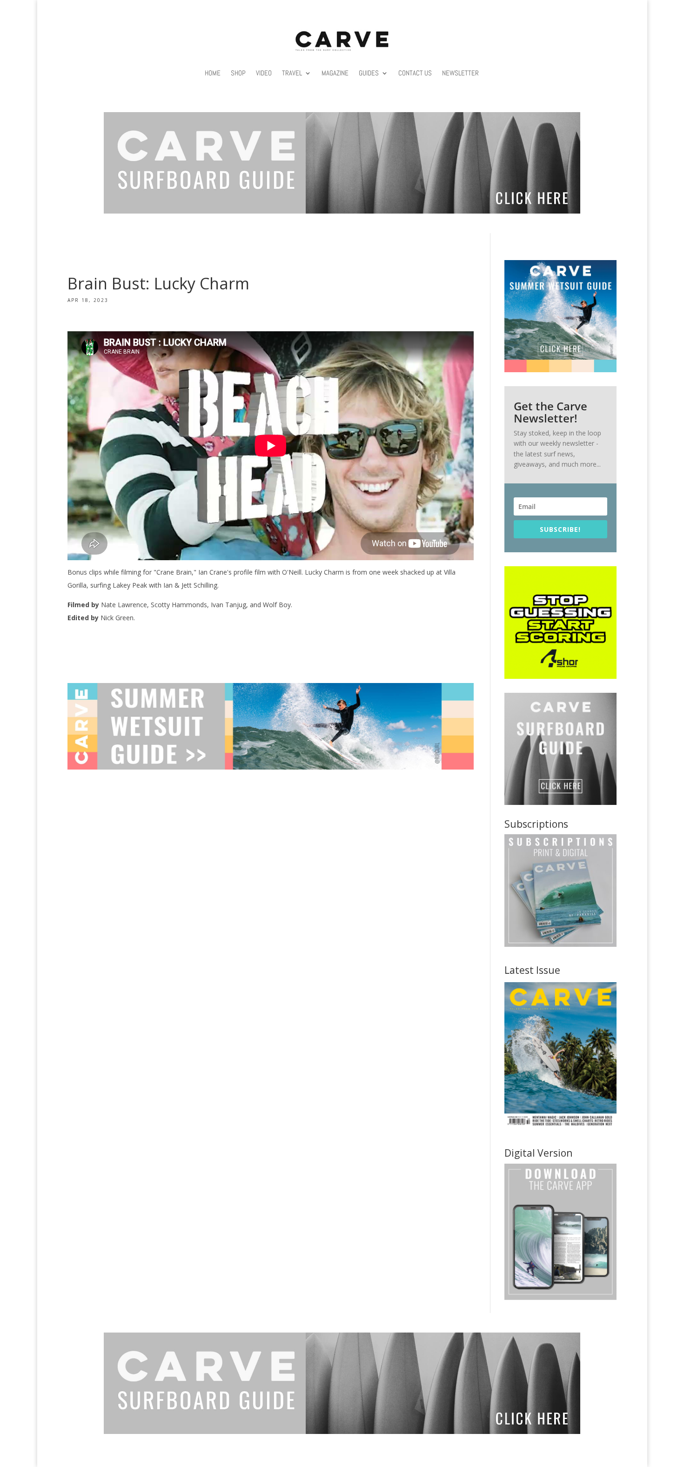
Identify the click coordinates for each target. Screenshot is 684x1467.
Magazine (335, 72)
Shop (238, 72)
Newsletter (460, 72)
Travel (292, 72)
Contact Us (415, 72)
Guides (369, 72)
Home (213, 72)
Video (264, 72)
